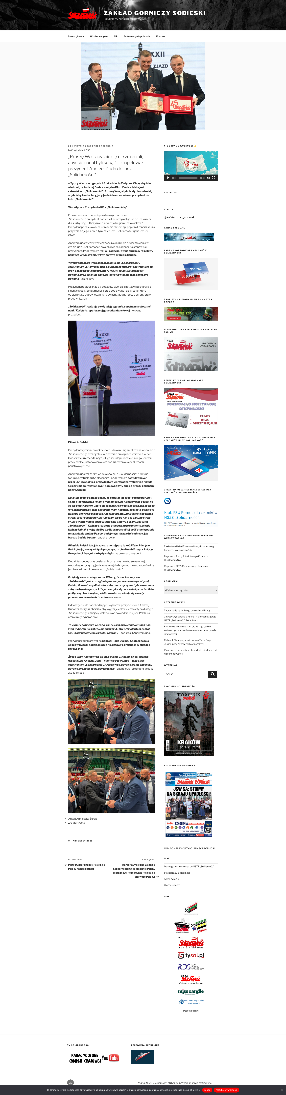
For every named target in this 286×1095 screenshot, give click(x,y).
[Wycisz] (208, 177)
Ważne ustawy (172, 885)
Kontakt (160, 36)
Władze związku (99, 36)
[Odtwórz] (168, 177)
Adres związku (171, 878)
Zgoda (207, 1090)
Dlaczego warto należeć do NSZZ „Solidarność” (189, 866)
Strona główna (76, 36)
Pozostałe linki (190, 1010)
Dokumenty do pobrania (137, 36)
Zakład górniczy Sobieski (155, 13)
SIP (116, 36)
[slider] (188, 178)
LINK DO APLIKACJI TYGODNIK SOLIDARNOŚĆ (190, 848)
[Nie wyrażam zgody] (282, 1090)
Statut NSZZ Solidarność (177, 872)
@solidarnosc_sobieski (179, 217)
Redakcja (107, 146)
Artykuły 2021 (83, 841)
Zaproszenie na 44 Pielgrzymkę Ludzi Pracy (187, 610)
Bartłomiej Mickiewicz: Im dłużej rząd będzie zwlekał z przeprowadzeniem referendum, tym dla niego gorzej (190, 630)
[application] (191, 166)
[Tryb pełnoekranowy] (213, 177)
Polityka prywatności (226, 1090)
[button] (190, 166)
